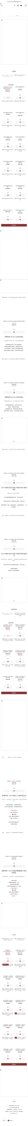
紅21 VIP (20, 1109)
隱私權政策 (21, 1111)
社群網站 (6, 1111)
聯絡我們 (15, 1109)
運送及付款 (16, 1111)
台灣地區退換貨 (9, 1109)
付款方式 (11, 1111)
